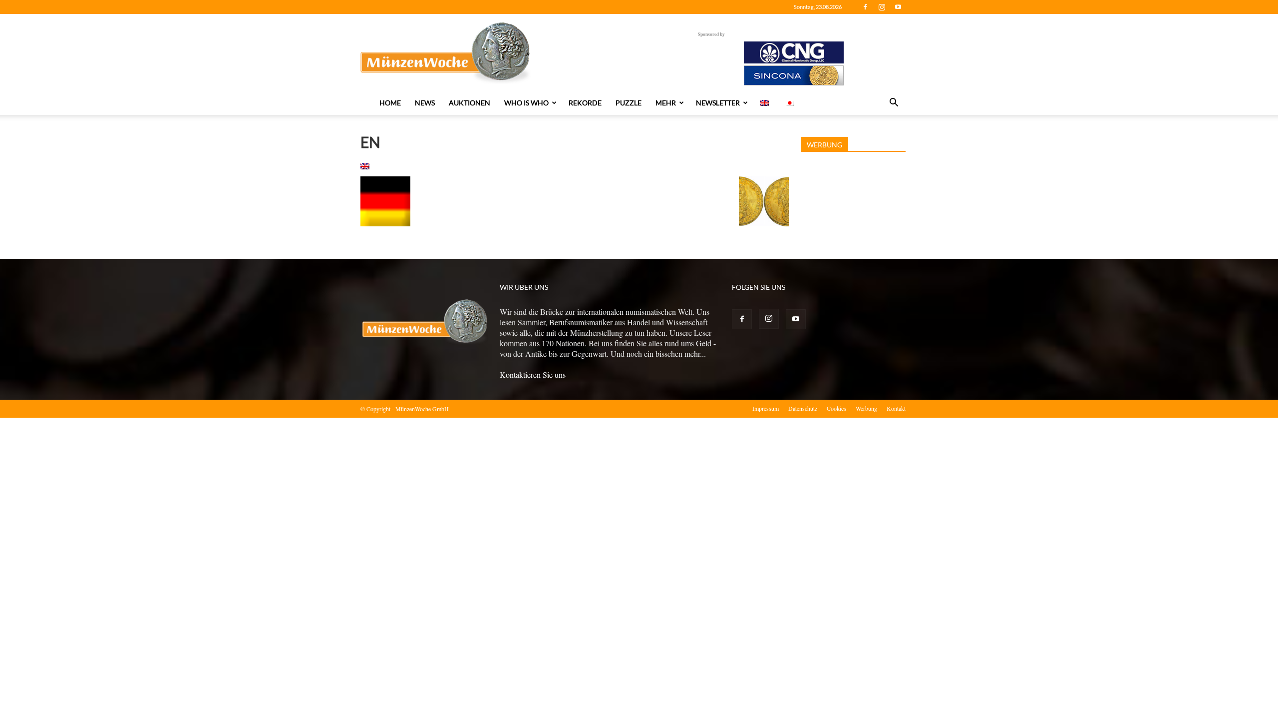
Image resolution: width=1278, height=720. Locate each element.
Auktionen (469, 102)
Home (390, 102)
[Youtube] (898, 7)
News (425, 102)
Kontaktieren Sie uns (533, 374)
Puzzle (628, 102)
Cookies (836, 408)
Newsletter (718, 102)
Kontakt (896, 408)
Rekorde (585, 102)
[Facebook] (865, 7)
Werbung (866, 408)
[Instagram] (881, 7)
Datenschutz (802, 408)
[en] (364, 166)
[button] (894, 103)
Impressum (765, 408)
